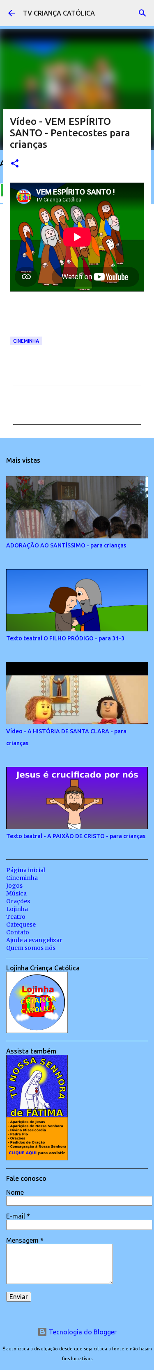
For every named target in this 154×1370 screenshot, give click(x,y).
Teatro (15, 916)
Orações (18, 901)
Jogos (14, 885)
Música (16, 893)
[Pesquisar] (142, 13)
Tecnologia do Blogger (82, 1332)
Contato (17, 932)
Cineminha (26, 341)
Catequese (21, 924)
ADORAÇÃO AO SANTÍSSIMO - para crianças (66, 545)
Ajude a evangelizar (34, 940)
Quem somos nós (30, 948)
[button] (15, 164)
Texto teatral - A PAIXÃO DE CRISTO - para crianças (75, 836)
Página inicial (25, 870)
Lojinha (17, 909)
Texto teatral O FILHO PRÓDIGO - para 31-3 (65, 638)
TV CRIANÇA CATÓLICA (59, 13)
